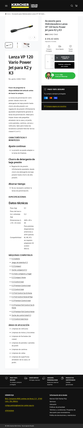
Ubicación (53, 404)
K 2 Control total (18, 282)
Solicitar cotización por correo (64, 65)
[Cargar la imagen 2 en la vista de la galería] (17, 45)
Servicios (53, 401)
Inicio (8, 14)
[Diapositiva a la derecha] (34, 37)
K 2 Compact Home (19, 277)
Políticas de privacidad (57, 407)
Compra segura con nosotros (56, 106)
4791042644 (9, 411)
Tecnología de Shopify (28, 426)
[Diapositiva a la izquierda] (30, 37)
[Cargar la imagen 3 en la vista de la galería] (26, 45)
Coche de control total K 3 (21, 315)
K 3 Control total (18, 289)
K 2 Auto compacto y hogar (21, 274)
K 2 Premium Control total (21, 286)
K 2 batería (16, 259)
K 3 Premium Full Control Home (23, 312)
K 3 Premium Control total (21, 301)
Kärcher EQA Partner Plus (58, 399)
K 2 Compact (16, 266)
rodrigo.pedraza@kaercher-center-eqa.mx (19, 405)
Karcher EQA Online (15, 426)
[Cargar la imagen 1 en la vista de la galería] (9, 45)
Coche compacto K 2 (19, 270)
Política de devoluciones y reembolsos (63, 415)
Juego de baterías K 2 (20, 262)
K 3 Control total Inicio (20, 319)
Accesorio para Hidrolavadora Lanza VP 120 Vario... (29, 14)
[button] (6, 6)
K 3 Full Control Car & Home (22, 293)
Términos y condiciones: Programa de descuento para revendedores (62, 411)
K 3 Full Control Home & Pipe (22, 297)
